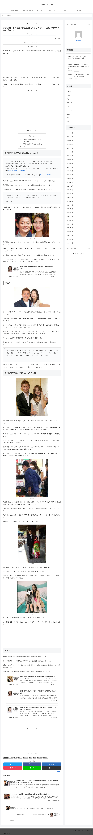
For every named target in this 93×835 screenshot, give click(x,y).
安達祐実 (26, 757)
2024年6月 (70, 159)
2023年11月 (70, 186)
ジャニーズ (70, 99)
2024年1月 (70, 178)
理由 (31, 757)
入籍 (16, 757)
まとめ (23, 146)
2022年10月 (70, 224)
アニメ (68, 95)
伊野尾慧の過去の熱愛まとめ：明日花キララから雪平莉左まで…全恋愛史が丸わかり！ (78, 66)
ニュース (69, 110)
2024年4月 (70, 167)
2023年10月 (70, 190)
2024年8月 (70, 152)
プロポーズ (26, 141)
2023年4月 (70, 205)
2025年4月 (70, 136)
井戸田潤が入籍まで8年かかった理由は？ (32, 144)
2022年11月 (70, 220)
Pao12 (78, 41)
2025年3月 (70, 140)
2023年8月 (70, 193)
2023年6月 (70, 197)
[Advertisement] (32, 66)
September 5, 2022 (45, 175)
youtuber (69, 91)
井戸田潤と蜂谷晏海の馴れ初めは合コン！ (33, 139)
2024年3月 (70, 171)
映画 (68, 118)
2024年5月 (70, 163)
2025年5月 (70, 133)
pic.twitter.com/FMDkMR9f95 (16, 170)
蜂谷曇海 (40, 757)
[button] (90, 16)
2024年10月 (70, 144)
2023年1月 (70, 216)
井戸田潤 (11, 757)
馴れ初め (46, 757)
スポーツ (69, 103)
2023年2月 (70, 212)
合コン (20, 757)
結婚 (35, 757)
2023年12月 (70, 182)
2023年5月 (70, 201)
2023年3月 (70, 209)
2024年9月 (70, 148)
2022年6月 (70, 239)
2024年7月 (70, 155)
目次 (30, 136)
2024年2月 (70, 174)
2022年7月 (70, 235)
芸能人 (6, 757)
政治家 (68, 114)
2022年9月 (70, 228)
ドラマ (68, 106)
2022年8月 (70, 231)
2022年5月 (70, 243)
